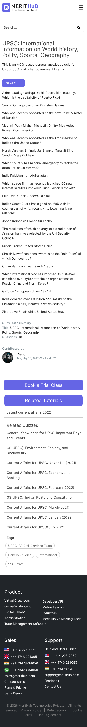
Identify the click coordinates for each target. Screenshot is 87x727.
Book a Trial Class (43, 385)
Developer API (52, 601)
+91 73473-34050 (24, 663)
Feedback (52, 681)
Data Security (57, 710)
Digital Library (14, 612)
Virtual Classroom (17, 600)
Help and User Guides (60, 649)
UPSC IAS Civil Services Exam (30, 546)
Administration (14, 618)
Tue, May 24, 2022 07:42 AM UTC (37, 358)
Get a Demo (13, 693)
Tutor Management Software (25, 624)
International (48, 555)
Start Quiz (13, 83)
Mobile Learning (54, 607)
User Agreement (49, 715)
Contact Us (53, 686)
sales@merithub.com (19, 676)
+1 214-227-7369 (23, 650)
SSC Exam (15, 564)
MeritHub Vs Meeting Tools (61, 619)
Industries (49, 613)
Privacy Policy (31, 710)
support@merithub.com (62, 675)
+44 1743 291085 (23, 656)
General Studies (19, 555)
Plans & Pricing (15, 687)
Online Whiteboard (17, 606)
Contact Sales (14, 681)
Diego (21, 354)
